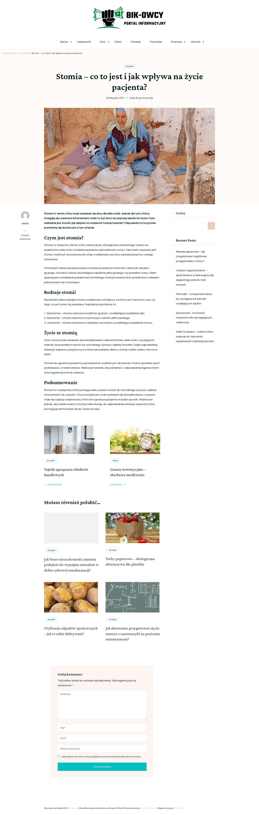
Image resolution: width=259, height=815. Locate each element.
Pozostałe (156, 42)
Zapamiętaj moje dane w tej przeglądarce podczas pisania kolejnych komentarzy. (101, 757)
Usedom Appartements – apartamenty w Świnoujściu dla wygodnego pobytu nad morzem (195, 277)
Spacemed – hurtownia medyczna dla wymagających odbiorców (194, 318)
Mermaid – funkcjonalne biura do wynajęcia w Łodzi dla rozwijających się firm (194, 299)
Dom (103, 42)
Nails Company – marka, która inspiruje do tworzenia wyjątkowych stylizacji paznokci (195, 336)
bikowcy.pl (73, 808)
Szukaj (180, 213)
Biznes (64, 42)
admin (25, 223)
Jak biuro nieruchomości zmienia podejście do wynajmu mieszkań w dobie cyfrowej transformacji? (71, 564)
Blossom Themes (148, 808)
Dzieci (118, 42)
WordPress (179, 808)
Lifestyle (195, 42)
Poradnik (136, 42)
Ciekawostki (84, 42)
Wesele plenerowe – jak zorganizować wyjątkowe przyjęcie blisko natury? (191, 256)
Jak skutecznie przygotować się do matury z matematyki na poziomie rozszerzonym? (133, 633)
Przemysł (176, 42)
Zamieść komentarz (26, 237)
